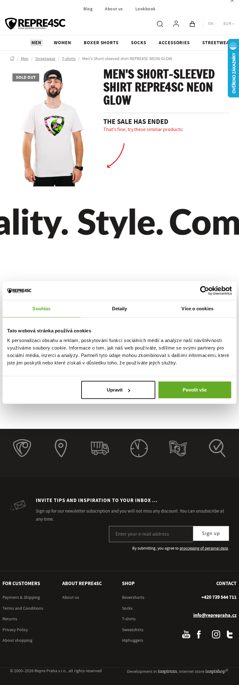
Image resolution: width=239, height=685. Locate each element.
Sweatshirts (132, 630)
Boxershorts (133, 597)
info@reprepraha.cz (215, 615)
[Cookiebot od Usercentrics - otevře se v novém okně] (204, 290)
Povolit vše (195, 389)
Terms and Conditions (22, 608)
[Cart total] (192, 23)
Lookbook (145, 9)
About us (114, 9)
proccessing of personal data (204, 548)
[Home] (12, 59)
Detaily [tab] (119, 308)
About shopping (17, 640)
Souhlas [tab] (41, 308)
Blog (87, 9)
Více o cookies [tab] (197, 308)
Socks (127, 608)
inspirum (167, 671)
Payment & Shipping (21, 597)
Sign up (211, 533)
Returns (9, 619)
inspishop (216, 671)
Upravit (115, 389)
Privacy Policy (15, 630)
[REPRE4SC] (35, 24)
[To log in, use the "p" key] (176, 23)
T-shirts (129, 619)
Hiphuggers (132, 640)
